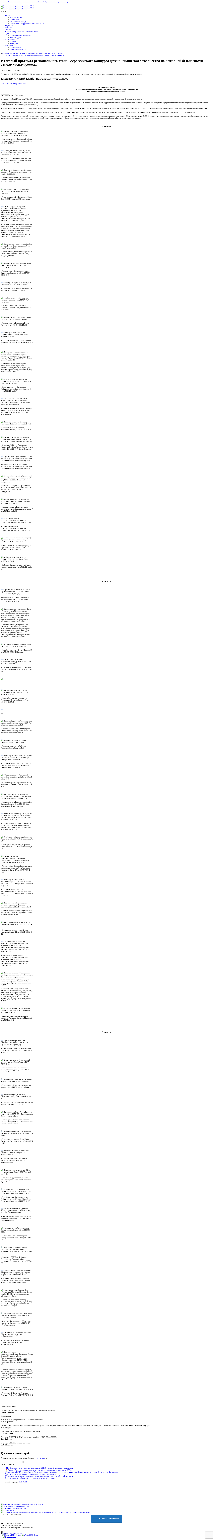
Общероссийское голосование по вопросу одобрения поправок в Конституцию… (33, 53)
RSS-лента (5, 4)
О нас (7, 16)
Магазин (8, 28)
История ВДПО (16, 18)
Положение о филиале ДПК (20, 36)
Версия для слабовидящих (108, 1518)
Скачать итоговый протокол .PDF (13, 84)
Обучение (9, 26)
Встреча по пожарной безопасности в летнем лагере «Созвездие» (30, 1478)
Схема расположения (18, 50)
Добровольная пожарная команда (55, 2)
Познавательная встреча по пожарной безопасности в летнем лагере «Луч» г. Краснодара (39, 1476)
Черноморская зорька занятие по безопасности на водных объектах (30, 1474)
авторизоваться (40, 1458)
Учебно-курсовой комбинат (32, 2)
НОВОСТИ (23, 1482)
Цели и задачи (15, 20)
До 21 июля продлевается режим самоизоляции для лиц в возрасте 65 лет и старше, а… (34, 55)
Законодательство (14, 2)
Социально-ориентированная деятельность (21, 32)
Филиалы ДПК (15, 38)
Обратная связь (15, 48)
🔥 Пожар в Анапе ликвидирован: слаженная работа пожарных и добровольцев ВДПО (38, 1470)
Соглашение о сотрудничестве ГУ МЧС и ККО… (28, 24)
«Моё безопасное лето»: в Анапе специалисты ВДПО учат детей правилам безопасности (39, 1468)
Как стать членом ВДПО (19, 22)
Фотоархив (14, 44)
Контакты (9, 46)
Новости (4, 2)
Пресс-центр (10, 40)
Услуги (8, 30)
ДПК (7, 34)
